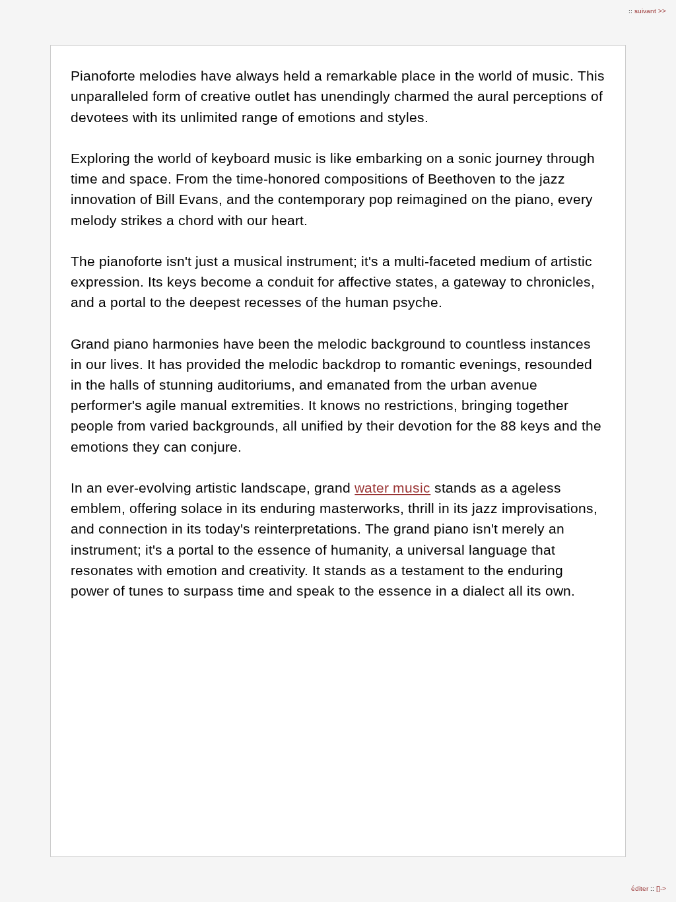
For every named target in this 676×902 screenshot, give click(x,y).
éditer (640, 888)
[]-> (661, 888)
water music (392, 487)
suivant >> (650, 11)
